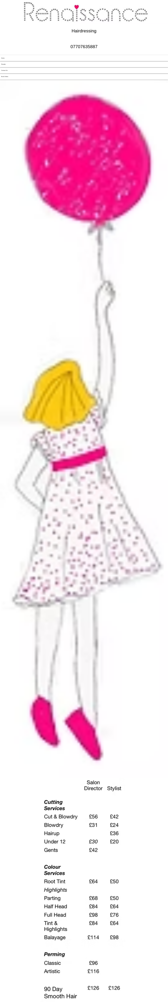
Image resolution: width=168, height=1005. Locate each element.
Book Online (4, 76)
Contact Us (4, 70)
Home (3, 58)
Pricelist (3, 64)
